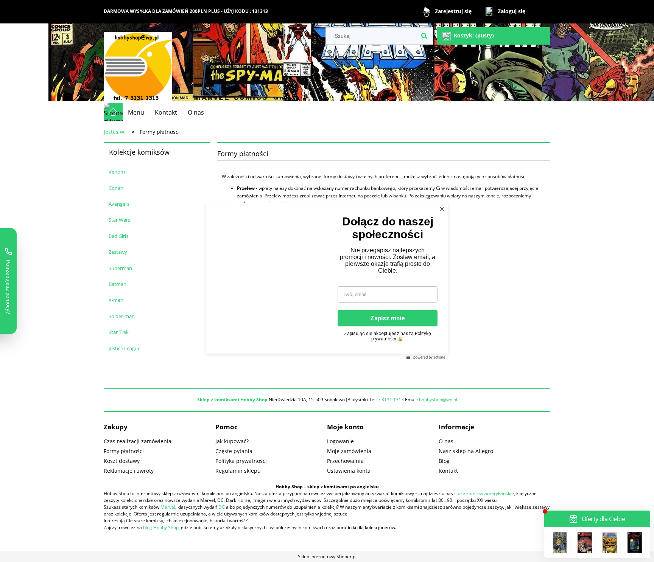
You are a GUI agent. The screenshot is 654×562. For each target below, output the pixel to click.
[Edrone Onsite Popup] (327, 281)
